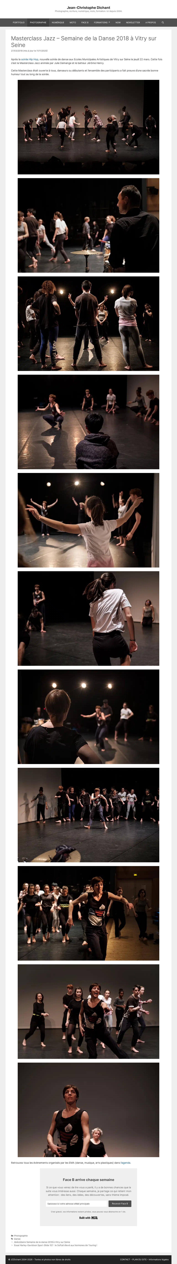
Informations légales (159, 1259)
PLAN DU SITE (139, 1259)
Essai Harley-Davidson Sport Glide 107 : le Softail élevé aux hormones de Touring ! (55, 1245)
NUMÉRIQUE (58, 22)
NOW (118, 22)
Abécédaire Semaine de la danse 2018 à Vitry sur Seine (42, 1242)
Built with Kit (88, 1217)
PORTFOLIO (18, 22)
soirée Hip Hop (29, 59)
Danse (17, 1239)
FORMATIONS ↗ (102, 22)
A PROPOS (150, 22)
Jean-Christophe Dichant (88, 8)
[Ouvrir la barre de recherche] (163, 22)
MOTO (73, 22)
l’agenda (125, 1162)
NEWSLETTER (133, 22)
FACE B (84, 22)
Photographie (21, 1235)
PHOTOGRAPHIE (38, 22)
